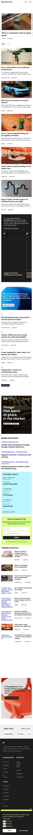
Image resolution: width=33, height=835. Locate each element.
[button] (4, 821)
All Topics (5, 776)
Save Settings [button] (23, 830)
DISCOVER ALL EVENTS (9, 512)
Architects (19, 777)
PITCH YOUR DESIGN (11, 698)
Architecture (5, 77)
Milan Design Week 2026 (18, 764)
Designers (19, 773)
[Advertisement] (17, 8)
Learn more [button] (6, 819)
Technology (5, 345)
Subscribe (6, 765)
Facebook (6, 796)
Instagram (6, 786)
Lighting (3, 209)
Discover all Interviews (11, 228)
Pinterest (6, 799)
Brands (18, 770)
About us (6, 762)
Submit (5, 768)
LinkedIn (5, 789)
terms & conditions (22, 541)
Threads (5, 793)
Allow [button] (9, 830)
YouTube (5, 806)
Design (3, 38)
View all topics (25, 728)
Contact (5, 772)
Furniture (4, 176)
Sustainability (8, 734)
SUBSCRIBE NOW (8, 305)
